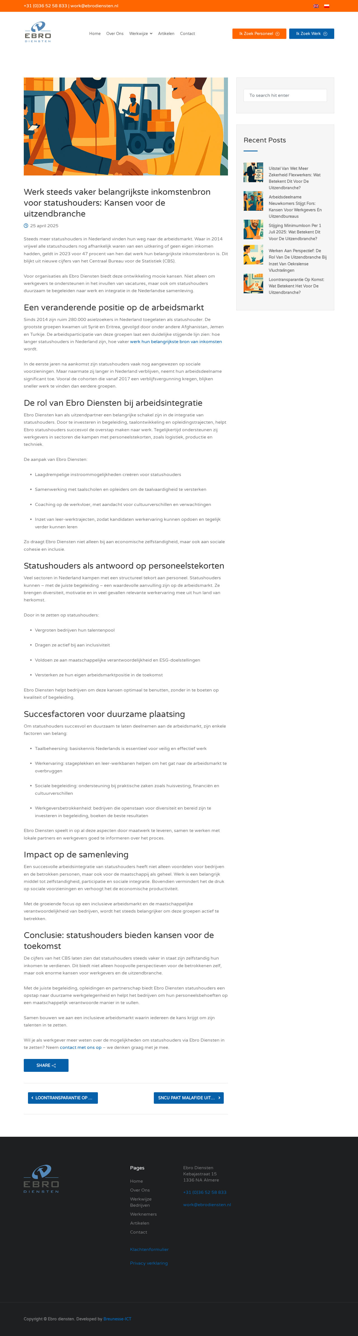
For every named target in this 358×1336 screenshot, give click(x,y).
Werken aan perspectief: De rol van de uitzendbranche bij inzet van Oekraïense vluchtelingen (298, 261)
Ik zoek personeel (256, 33)
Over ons (115, 33)
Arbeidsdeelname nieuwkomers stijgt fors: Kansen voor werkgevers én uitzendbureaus (295, 207)
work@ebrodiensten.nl (94, 6)
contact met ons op (81, 1047)
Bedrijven (140, 1205)
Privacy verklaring (149, 1263)
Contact (187, 33)
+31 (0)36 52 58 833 (45, 6)
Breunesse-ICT (117, 1319)
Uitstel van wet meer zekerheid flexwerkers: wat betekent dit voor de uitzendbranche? (295, 178)
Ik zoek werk (309, 33)
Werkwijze (141, 1199)
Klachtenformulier (149, 1249)
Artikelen (166, 33)
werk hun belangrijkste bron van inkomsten (176, 341)
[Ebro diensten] (38, 34)
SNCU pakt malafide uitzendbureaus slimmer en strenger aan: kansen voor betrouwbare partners (191, 1098)
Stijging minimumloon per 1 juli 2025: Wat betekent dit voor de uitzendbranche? (295, 232)
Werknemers (143, 1214)
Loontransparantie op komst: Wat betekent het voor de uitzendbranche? (67, 1098)
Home (95, 33)
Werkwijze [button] (138, 33)
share (43, 1065)
